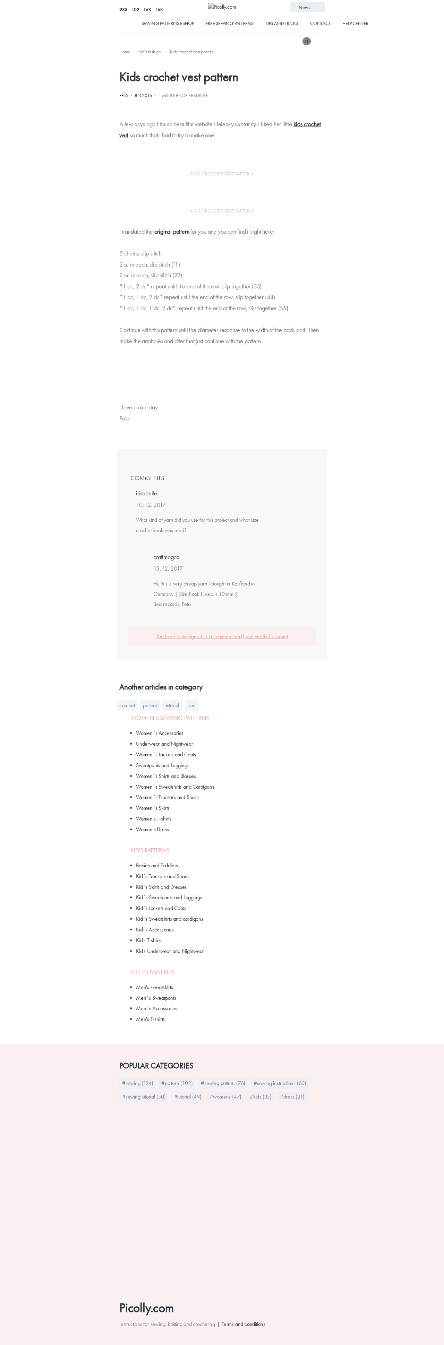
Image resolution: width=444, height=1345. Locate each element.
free (191, 705)
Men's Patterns (152, 972)
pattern (150, 705)
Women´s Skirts (152, 808)
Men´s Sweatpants (156, 998)
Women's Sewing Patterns (169, 718)
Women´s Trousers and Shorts (167, 797)
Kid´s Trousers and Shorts (162, 876)
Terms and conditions (243, 1324)
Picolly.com (146, 1307)
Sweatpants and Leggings (162, 765)
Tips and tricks (282, 23)
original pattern (171, 231)
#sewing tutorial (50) (144, 1096)
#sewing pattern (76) (223, 1083)
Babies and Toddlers (157, 865)
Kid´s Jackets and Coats (161, 908)
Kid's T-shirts (148, 940)
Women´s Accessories (159, 733)
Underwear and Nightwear (164, 743)
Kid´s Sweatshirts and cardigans (169, 919)
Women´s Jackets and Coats (166, 754)
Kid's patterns (150, 850)
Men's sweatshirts (154, 987)
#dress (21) (292, 1096)
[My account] (320, 41)
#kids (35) (261, 1096)
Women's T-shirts (153, 818)
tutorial (172, 705)
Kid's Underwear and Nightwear (170, 951)
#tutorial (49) (188, 1096)
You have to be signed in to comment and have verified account (222, 636)
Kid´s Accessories (155, 929)
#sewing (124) (137, 1083)
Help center (355, 23)
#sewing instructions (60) (280, 1083)
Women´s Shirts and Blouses (166, 776)
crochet (127, 705)
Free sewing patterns (230, 23)
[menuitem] (125, 51)
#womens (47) (226, 1096)
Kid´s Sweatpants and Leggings (169, 897)
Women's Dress (152, 829)
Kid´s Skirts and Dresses (161, 887)
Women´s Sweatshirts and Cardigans (175, 786)
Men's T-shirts (150, 1019)
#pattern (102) (177, 1083)
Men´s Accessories (156, 1008)
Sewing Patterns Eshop (168, 23)
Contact (320, 23)
